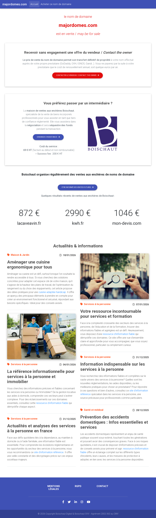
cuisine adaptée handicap (52, 292)
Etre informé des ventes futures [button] (76, 187)
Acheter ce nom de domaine (56, 4)
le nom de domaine (78, 17)
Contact (102, 486)
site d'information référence (49, 452)
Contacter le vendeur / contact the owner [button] (76, 75)
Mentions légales (53, 487)
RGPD (78, 486)
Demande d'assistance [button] (47, 137)
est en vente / (78, 34)
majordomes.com (78, 25)
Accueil (34, 4)
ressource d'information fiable (52, 403)
